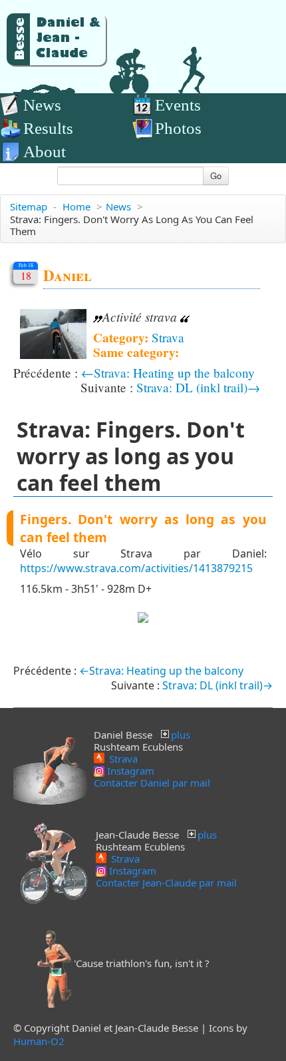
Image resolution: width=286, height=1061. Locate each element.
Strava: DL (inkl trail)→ (198, 387)
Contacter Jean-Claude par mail (166, 882)
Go (215, 175)
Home (76, 206)
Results (48, 128)
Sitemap (28, 206)
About (44, 152)
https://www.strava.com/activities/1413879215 (136, 568)
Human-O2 (39, 1041)
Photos (178, 128)
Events (178, 105)
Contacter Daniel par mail (152, 782)
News (42, 105)
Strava (168, 337)
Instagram (129, 770)
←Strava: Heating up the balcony (168, 372)
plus (180, 734)
